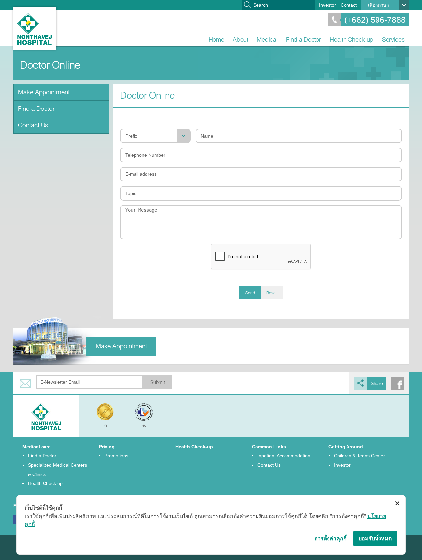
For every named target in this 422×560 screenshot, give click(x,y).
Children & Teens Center (359, 455)
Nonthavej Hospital (34, 28)
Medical (267, 39)
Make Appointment (44, 92)
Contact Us (33, 125)
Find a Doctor (303, 39)
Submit (157, 382)
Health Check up (351, 39)
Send (250, 293)
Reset (271, 293)
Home (216, 39)
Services (393, 39)
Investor (327, 5)
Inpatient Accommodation (283, 455)
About (240, 39)
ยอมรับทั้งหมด (375, 538)
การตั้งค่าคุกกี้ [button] (331, 538)
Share (377, 383)
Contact (349, 5)
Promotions (116, 455)
